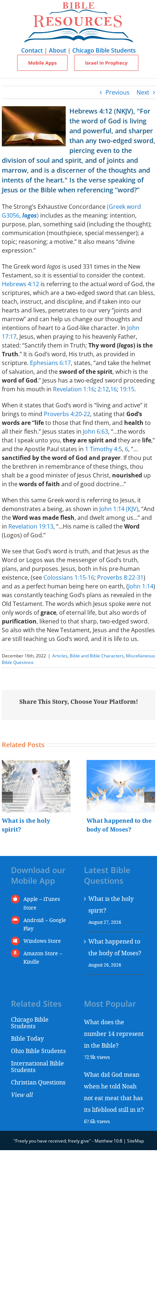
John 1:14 (140, 586)
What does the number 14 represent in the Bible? (114, 1033)
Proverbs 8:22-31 (120, 577)
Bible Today (27, 1038)
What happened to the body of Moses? (114, 947)
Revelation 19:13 (30, 526)
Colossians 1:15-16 (68, 577)
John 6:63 (95, 431)
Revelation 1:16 (74, 389)
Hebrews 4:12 (20, 284)
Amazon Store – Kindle (42, 957)
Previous (118, 92)
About (57, 50)
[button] (7, 797)
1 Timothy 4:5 (103, 449)
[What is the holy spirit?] (36, 764)
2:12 (103, 389)
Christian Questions (38, 1082)
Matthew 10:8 (108, 1141)
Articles (60, 656)
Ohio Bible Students (38, 1051)
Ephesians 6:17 (50, 363)
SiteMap (135, 1141)
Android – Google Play (44, 924)
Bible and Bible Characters (97, 656)
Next (143, 92)
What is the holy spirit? (111, 904)
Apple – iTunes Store (41, 903)
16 (113, 389)
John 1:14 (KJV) (118, 509)
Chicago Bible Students (104, 50)
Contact (32, 50)
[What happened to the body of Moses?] (121, 764)
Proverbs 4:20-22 (67, 414)
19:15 (127, 389)
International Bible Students (37, 1066)
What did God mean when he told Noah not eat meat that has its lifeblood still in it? (114, 1092)
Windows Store (42, 940)
